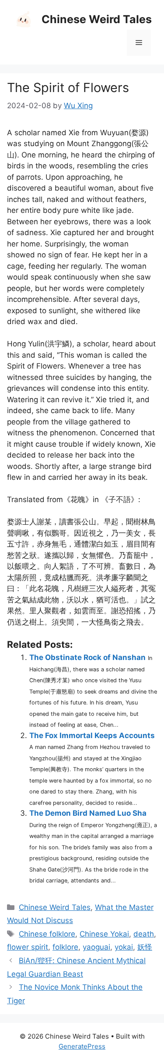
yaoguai (96, 947)
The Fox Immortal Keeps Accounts (92, 735)
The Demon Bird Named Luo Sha (88, 813)
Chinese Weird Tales (97, 19)
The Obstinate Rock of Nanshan (87, 657)
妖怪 (144, 947)
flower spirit (27, 947)
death (143, 934)
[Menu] (139, 43)
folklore (65, 947)
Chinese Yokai (104, 934)
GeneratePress (82, 1046)
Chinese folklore (47, 934)
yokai (124, 947)
